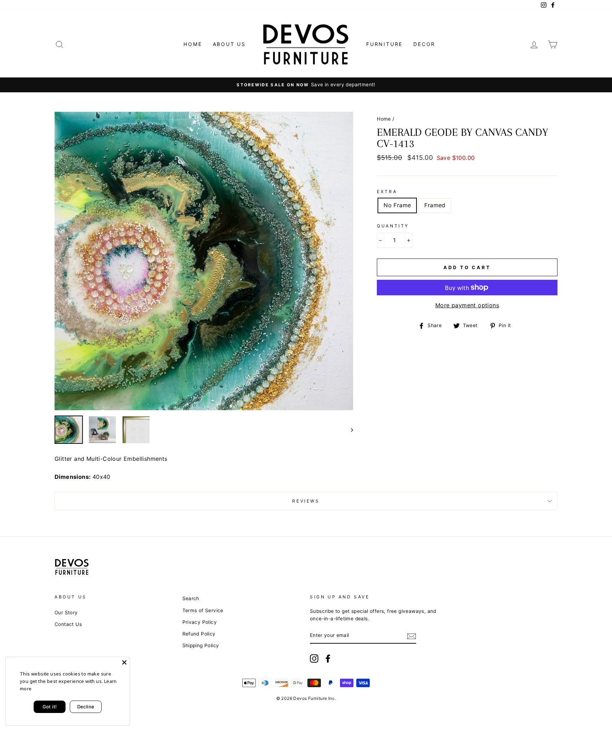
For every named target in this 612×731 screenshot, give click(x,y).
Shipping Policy (200, 645)
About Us (229, 44)
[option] (306, 85)
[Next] (348, 430)
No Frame (397, 205)
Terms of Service (202, 610)
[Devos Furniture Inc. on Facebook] (328, 658)
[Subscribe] (411, 635)
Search (190, 598)
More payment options (467, 305)
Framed (434, 205)
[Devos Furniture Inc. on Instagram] (314, 658)
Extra (387, 191)
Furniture (384, 44)
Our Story (66, 612)
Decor (424, 44)
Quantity (393, 225)
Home (192, 44)
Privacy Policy (199, 622)
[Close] (124, 662)
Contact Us (68, 624)
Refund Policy (199, 634)
